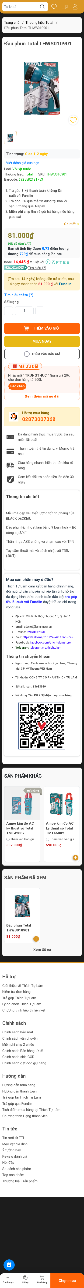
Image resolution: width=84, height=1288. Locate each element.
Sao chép (17, 386)
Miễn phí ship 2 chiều (18, 1044)
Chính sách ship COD (18, 1057)
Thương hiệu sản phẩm (20, 1181)
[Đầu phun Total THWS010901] (22, 906)
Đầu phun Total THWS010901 (18, 927)
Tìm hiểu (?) (37, 268)
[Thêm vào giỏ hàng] (75, 857)
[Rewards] (9, 1265)
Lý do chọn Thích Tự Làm (21, 1004)
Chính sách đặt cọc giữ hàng (24, 1063)
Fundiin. (65, 284)
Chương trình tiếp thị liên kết (23, 1010)
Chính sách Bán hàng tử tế (22, 1051)
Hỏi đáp (8, 1162)
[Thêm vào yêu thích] (73, 120)
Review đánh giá (14, 1156)
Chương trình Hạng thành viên (25, 1116)
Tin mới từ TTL (13, 1138)
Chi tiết (70, 224)
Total (29, 174)
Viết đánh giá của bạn (22, 163)
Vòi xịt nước (21, 169)
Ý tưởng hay (11, 1150)
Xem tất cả (42, 949)
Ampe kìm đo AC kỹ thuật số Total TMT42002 (20, 828)
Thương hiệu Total (39, 22)
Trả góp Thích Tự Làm (19, 998)
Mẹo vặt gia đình (15, 1144)
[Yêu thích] (54, 6)
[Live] (64, 6)
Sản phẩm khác (23, 776)
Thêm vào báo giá (46, 354)
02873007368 (39, 419)
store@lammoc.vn (38, 626)
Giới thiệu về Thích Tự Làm (22, 986)
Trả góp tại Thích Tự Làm (21, 1097)
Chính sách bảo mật (17, 1032)
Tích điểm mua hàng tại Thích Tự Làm (31, 1110)
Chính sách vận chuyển (20, 1038)
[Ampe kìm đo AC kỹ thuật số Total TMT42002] (22, 804)
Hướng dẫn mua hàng (18, 1085)
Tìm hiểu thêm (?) (18, 295)
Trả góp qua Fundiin (17, 1104)
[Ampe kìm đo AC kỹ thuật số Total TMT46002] (62, 804)
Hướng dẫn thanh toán (19, 1091)
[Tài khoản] (75, 6)
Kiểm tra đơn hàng (16, 992)
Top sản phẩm (13, 1175)
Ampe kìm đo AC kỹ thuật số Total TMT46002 (60, 828)
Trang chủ (11, 22)
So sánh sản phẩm (16, 1169)
